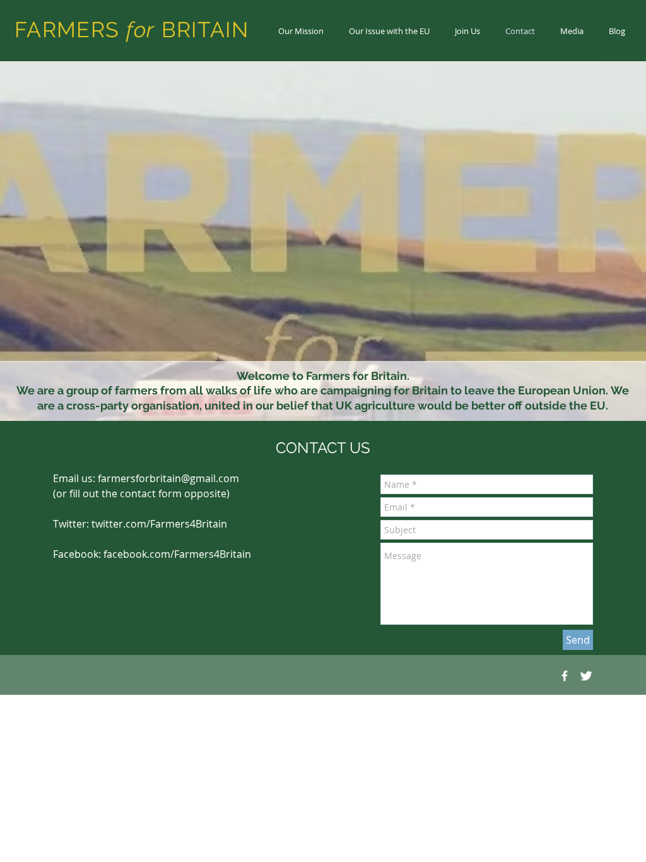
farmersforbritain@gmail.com (168, 478)
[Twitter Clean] (586, 676)
